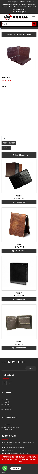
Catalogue (7, 404)
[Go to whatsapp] (4, 468)
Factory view (8, 407)
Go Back (6, 147)
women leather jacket (11, 427)
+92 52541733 (7, 450)
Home (9, 34)
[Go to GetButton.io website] (5, 472)
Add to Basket (9, 143)
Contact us (7, 409)
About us (6, 402)
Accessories (8, 429)
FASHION (7, 425)
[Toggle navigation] (33, 17)
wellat (30, 34)
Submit (30, 368)
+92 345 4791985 (15, 453)
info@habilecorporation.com (13, 447)
